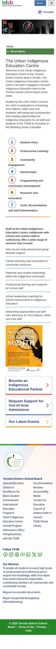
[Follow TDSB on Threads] (16, 554)
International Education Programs (10, 509)
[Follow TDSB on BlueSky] (39, 554)
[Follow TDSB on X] (34, 554)
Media (36, 495)
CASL (28, 630)
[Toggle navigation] (51, 3)
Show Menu (17, 51)
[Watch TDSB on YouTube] (22, 554)
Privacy (41, 627)
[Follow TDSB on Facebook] (5, 554)
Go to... (40, 3)
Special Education (13, 483)
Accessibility (40, 491)
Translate (48, 12)
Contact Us (39, 500)
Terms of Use (26, 627)
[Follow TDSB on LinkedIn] (28, 554)
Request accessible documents (21, 592)
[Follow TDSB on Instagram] (11, 554)
